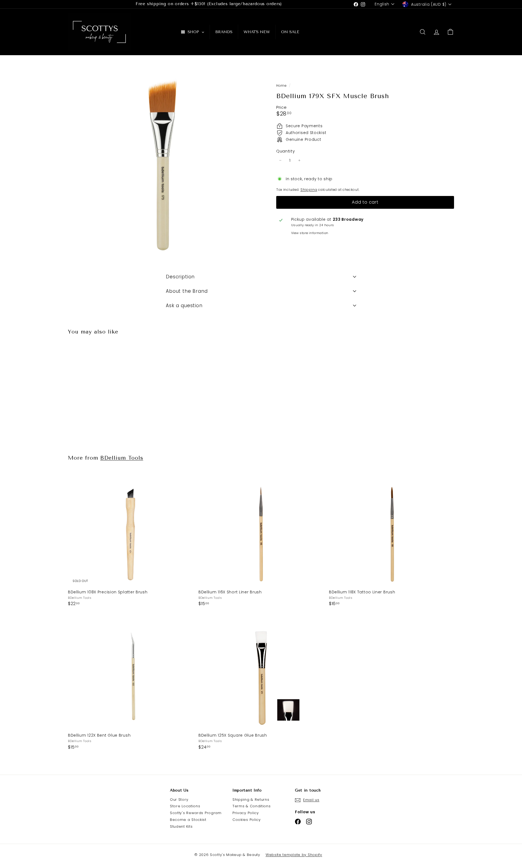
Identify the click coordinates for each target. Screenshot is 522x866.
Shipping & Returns (250, 799)
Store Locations (185, 806)
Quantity (285, 151)
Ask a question (184, 305)
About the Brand (187, 291)
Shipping (308, 189)
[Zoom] (163, 163)
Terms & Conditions (251, 806)
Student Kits (181, 826)
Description (180, 276)
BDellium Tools (121, 458)
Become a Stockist (188, 819)
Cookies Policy (246, 819)
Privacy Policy (245, 812)
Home (282, 85)
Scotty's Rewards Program (196, 812)
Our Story (179, 799)
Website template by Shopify (294, 854)
